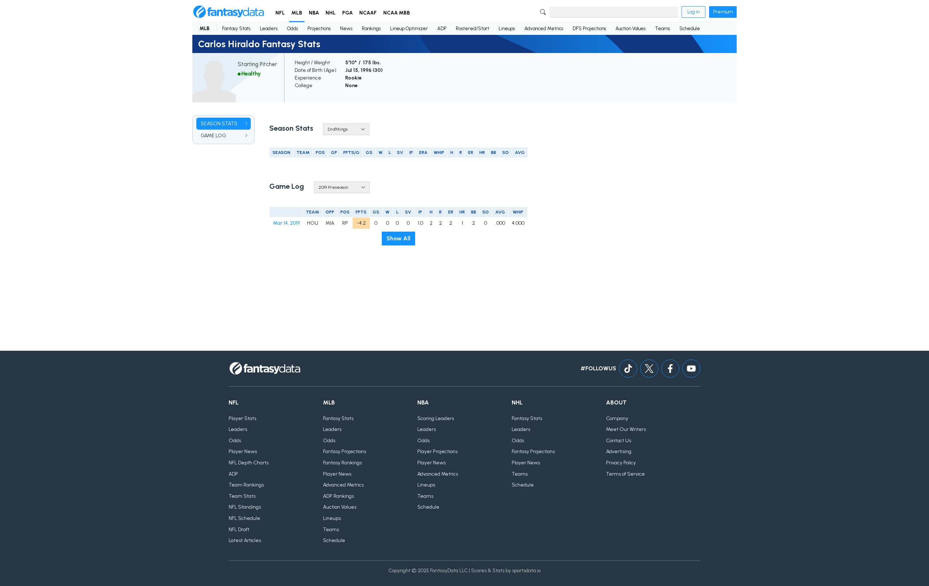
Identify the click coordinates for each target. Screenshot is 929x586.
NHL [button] (331, 13)
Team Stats (242, 496)
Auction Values (630, 28)
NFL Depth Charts (249, 463)
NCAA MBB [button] (396, 13)
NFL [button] (280, 13)
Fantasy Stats (236, 28)
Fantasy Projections (344, 451)
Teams (662, 28)
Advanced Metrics (543, 28)
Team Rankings (246, 485)
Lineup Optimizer (409, 28)
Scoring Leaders (435, 418)
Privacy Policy (621, 463)
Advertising (618, 451)
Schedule (689, 28)
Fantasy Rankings (342, 463)
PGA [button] (347, 13)
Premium (723, 12)
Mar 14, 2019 (286, 223)
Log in (693, 12)
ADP (441, 28)
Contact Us (618, 441)
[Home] (228, 12)
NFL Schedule (244, 518)
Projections (319, 28)
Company (617, 418)
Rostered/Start (472, 28)
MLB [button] (296, 13)
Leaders (269, 28)
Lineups (507, 28)
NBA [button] (314, 13)
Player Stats (242, 418)
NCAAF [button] (368, 13)
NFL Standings (245, 507)
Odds (292, 28)
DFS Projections (589, 28)
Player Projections (437, 451)
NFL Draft (239, 529)
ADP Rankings (338, 496)
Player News (243, 451)
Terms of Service (625, 474)
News (346, 28)
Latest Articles (245, 540)
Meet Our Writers (626, 429)
